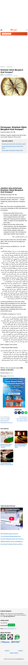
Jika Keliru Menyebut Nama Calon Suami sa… (12, 539)
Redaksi (20, 650)
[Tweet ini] (19, 412)
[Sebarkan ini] (15, 412)
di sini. (11, 373)
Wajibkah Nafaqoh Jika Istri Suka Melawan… (12, 541)
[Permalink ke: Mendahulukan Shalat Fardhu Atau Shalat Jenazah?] (7, 437)
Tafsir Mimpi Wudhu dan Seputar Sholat (21, 419)
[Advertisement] (14, 14)
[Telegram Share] (22, 412)
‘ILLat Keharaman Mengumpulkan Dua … (11, 536)
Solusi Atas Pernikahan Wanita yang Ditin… (12, 544)
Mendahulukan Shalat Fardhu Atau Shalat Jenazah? (14, 144)
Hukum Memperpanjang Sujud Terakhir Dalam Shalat (21, 446)
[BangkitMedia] (13, 30)
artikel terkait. (10, 376)
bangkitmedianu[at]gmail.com (10, 628)
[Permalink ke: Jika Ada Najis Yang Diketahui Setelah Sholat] (7, 456)
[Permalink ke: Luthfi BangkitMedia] (2, 75)
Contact (7, 650)
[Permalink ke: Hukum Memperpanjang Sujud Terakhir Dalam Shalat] (21, 437)
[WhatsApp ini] (25, 412)
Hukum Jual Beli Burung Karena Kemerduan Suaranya (6, 420)
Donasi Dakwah (14, 653)
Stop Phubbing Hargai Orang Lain (9, 533)
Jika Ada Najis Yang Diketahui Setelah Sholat (12, 150)
